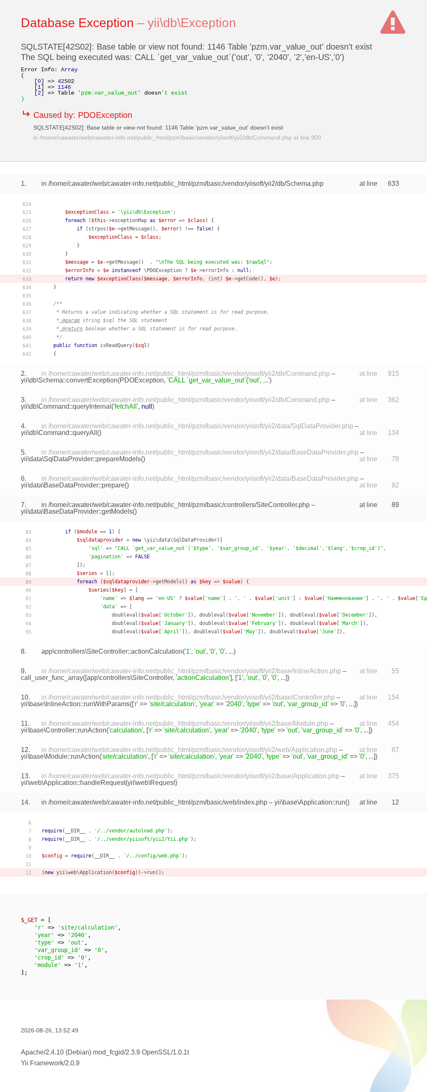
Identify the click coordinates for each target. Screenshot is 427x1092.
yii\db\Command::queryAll (59, 432)
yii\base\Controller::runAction (63, 730)
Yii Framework (42, 1063)
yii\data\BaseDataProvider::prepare (73, 485)
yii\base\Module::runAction (60, 756)
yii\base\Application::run (309, 802)
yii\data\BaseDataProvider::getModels (77, 511)
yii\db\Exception (192, 23)
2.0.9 (72, 1063)
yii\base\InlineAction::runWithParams (75, 703)
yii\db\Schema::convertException (69, 380)
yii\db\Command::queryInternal (66, 406)
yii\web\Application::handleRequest (73, 782)
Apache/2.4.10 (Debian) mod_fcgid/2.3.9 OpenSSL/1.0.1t (105, 1052)
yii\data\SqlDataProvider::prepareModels (81, 458)
